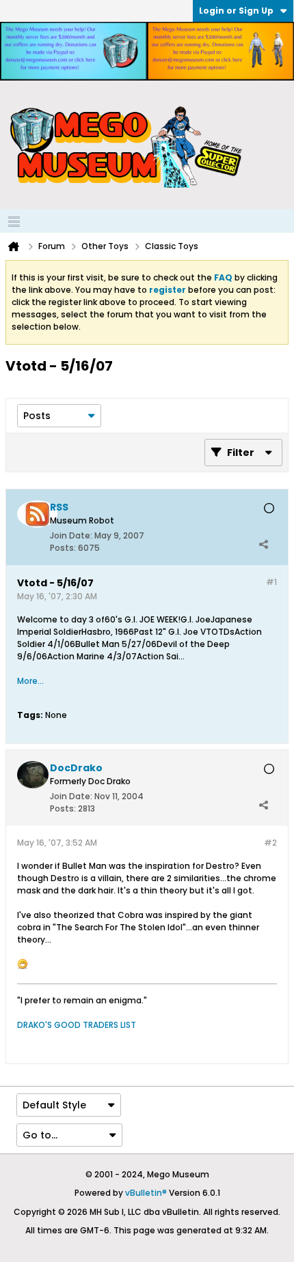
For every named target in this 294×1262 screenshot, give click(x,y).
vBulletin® (146, 1193)
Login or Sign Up (236, 10)
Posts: (63, 548)
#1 (271, 582)
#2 (270, 842)
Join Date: (71, 535)
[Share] (263, 544)
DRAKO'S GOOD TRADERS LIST (76, 1025)
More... (30, 681)
